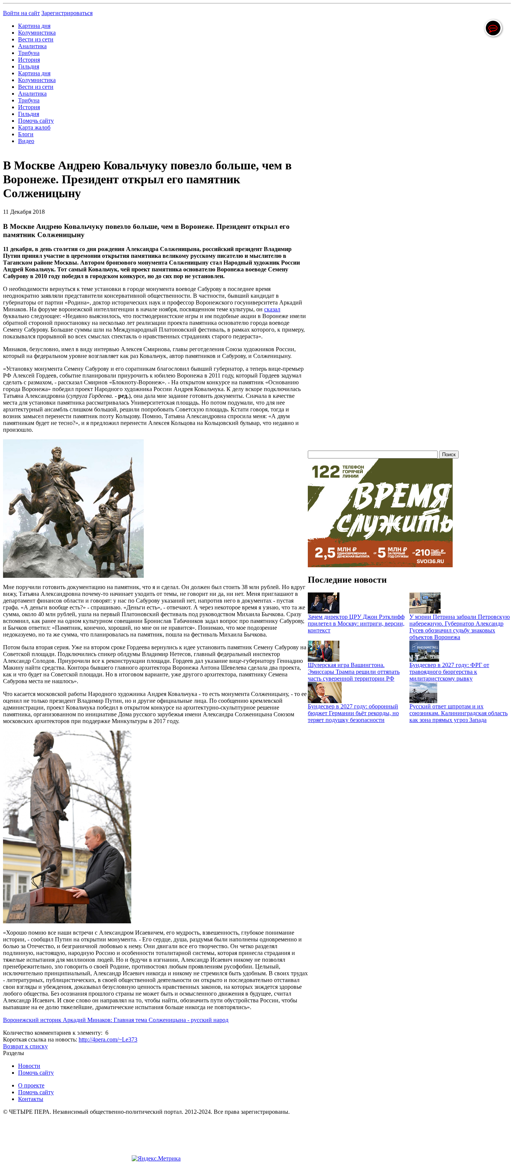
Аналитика (32, 46)
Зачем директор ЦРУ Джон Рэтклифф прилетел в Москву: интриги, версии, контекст (356, 624)
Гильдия (28, 66)
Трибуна (29, 53)
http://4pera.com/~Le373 (108, 1039)
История (29, 59)
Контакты (30, 1099)
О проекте (31, 1085)
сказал (272, 309)
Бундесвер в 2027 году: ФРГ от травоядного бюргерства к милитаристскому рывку (449, 672)
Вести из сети (35, 39)
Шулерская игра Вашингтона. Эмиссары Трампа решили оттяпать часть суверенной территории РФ (354, 672)
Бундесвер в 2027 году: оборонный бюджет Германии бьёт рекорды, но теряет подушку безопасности (353, 713)
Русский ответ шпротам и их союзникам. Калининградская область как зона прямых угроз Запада (458, 713)
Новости (29, 1066)
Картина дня (34, 26)
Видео (26, 141)
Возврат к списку (25, 1046)
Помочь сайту (36, 120)
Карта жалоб (34, 127)
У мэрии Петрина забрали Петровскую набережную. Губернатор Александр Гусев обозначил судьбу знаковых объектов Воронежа (459, 627)
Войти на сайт (21, 13)
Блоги (25, 134)
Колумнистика (37, 32)
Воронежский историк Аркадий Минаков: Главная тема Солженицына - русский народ (115, 1020)
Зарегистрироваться (67, 13)
